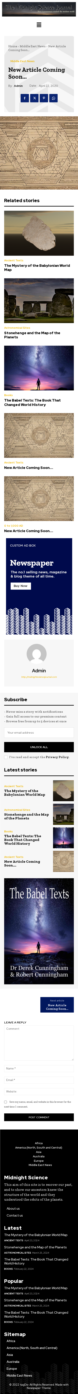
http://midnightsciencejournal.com (39, 676)
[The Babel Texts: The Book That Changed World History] (39, 368)
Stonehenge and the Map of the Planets (32, 335)
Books (8, 395)
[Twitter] (34, 98)
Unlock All (39, 747)
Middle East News (33, 46)
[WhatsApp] (53, 98)
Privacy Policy (57, 757)
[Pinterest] (44, 98)
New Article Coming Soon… (57, 1007)
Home (12, 46)
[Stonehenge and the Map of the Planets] (39, 300)
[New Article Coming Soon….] (39, 435)
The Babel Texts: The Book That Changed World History (32, 402)
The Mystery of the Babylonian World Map (37, 267)
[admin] (39, 654)
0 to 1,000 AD (13, 525)
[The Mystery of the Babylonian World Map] (39, 233)
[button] (39, 25)
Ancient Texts (13, 260)
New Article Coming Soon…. (28, 467)
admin (18, 86)
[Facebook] (25, 98)
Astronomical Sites (17, 327)
